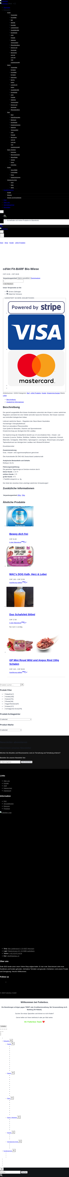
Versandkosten (9, 804)
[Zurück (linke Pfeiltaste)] (0, 1031)
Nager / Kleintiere (12, 1117)
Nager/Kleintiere (12, 704)
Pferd (8, 1098)
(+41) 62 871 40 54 (15, 953)
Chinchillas (14, 1129)
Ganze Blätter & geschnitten (19, 1134)
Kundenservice (8, 1151)
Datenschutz (8, 788)
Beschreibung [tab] (11, 399)
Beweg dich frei (18, 534)
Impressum (7, 791)
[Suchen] (22, 684)
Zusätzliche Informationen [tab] (15, 402)
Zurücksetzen (35, 278)
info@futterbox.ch (13, 956)
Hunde (44, 393)
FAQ (5, 801)
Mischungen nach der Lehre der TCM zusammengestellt (27, 1070)
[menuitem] (7, 7)
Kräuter (9, 706)
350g (19, 495)
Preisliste (7, 809)
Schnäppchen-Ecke (13, 709)
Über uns (7, 781)
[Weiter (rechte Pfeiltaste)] (2, 1031)
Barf (28, 393)
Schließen (3, 1026)
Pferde (9, 701)
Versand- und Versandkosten (15, 1157)
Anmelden (6, 1165)
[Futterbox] (4, 3)
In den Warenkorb (8, 284)
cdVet (5, 396)
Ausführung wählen (15, 582)
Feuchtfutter (14, 1048)
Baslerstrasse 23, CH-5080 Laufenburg (21, 951)
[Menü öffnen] (2, 235)
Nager (12, 1148)
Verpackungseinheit (10, 278)
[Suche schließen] (2, 1169)
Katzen (9, 699)
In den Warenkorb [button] (15, 542)
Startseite (6, 1038)
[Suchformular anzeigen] (2, 211)
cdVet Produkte (36, 393)
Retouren (7, 806)
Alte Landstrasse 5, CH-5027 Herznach (21, 949)
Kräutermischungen (53, 393)
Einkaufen (6, 1041)
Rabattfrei (9, 694)
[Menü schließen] (0, 1034)
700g (23, 495)
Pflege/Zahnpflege (16, 1095)
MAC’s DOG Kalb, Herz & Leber (28, 574)
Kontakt (6, 783)
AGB (5, 786)
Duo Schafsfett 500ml (22, 614)
